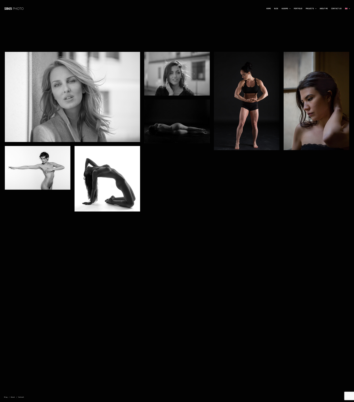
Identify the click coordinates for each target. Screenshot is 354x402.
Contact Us (336, 8)
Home (268, 8)
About (13, 397)
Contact (21, 397)
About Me (324, 8)
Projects (310, 8)
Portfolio (298, 8)
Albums (285, 8)
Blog (276, 8)
